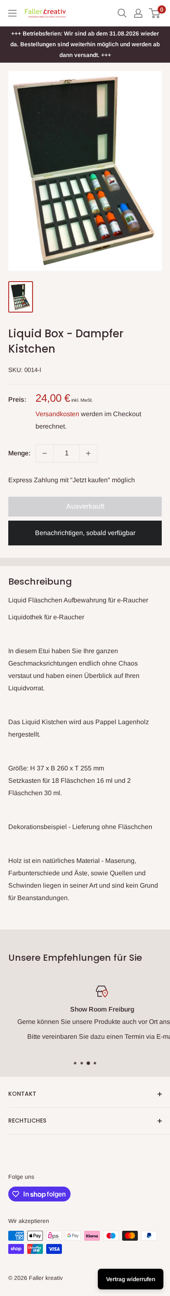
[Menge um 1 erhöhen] (88, 453)
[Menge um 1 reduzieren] (44, 453)
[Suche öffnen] (122, 13)
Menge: (19, 453)
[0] (155, 13)
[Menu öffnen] (12, 13)
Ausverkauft (85, 506)
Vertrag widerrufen (130, 1279)
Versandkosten (57, 413)
